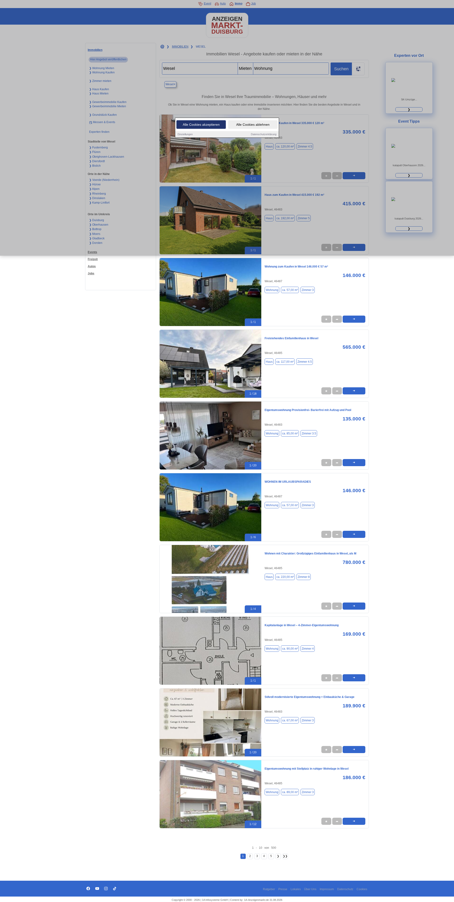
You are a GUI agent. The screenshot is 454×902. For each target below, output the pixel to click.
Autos (92, 266)
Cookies (362, 889)
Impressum (327, 889)
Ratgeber (269, 889)
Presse (282, 889)
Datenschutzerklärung (263, 134)
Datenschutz (345, 889)
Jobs (91, 273)
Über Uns (310, 889)
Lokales (296, 889)
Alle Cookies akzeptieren (201, 124)
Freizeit (93, 259)
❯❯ (285, 856)
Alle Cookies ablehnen (253, 124)
